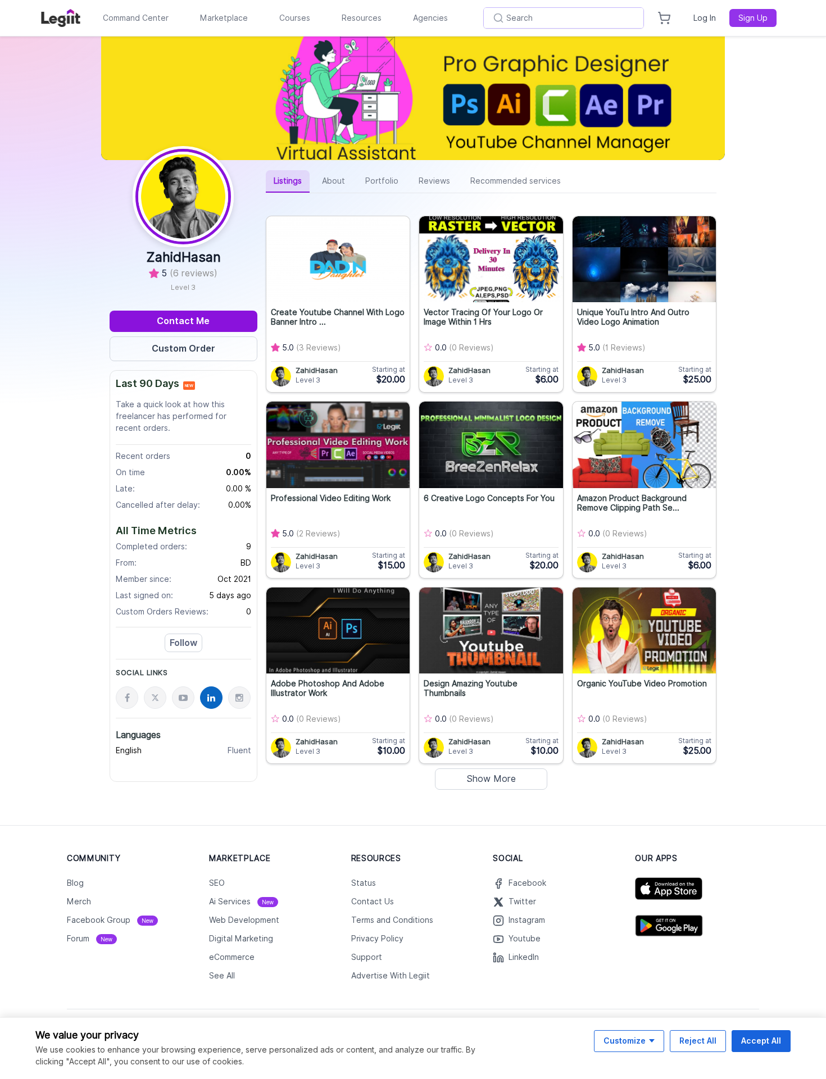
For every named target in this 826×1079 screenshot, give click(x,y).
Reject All (697, 1040)
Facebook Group (110, 920)
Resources (362, 17)
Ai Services (241, 901)
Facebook (527, 882)
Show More (491, 778)
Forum (89, 938)
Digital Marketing (241, 938)
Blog (75, 882)
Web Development (244, 920)
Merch (79, 901)
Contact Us (372, 901)
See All (222, 975)
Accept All (761, 1040)
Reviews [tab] (434, 180)
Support (366, 957)
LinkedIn (524, 957)
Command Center (136, 17)
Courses (294, 17)
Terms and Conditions (392, 920)
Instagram (527, 920)
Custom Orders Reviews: (162, 611)
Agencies (430, 17)
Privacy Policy (377, 938)
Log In (704, 17)
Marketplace (224, 17)
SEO (217, 882)
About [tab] (333, 180)
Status (363, 882)
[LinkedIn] (211, 697)
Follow (183, 643)
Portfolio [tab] (381, 180)
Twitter (522, 901)
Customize (624, 1040)
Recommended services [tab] (515, 180)
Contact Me (183, 321)
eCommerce (232, 957)
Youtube (525, 938)
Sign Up (753, 17)
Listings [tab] (288, 180)
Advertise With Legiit (390, 975)
